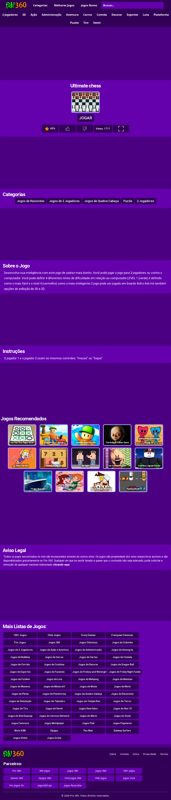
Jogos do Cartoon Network (54, 716)
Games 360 (17, 778)
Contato (124, 754)
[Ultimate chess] (85, 111)
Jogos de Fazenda (54, 672)
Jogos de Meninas (122, 679)
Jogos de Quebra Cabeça (101, 201)
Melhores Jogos (64, 5)
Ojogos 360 (45, 778)
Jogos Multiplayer (54, 723)
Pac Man (88, 730)
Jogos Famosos (20, 723)
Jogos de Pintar (20, 694)
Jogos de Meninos (20, 686)
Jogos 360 (54, 642)
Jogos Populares (122, 723)
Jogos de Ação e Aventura (54, 649)
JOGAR (85, 118)
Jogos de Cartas (88, 657)
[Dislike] (84, 129)
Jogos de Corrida (20, 664)
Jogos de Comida (122, 657)
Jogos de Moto (122, 686)
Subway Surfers (122, 730)
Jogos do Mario (88, 716)
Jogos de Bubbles (20, 657)
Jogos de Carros (54, 657)
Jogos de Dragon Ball (122, 664)
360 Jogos (44, 770)
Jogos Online (20, 738)
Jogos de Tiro (20, 708)
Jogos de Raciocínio (30, 201)
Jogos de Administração (88, 649)
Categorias (40, 5)
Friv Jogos (20, 642)
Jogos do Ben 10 (122, 708)
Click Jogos (54, 635)
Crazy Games (88, 635)
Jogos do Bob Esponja (20, 716)
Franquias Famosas (122, 635)
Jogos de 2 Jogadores (64, 201)
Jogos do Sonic (122, 716)
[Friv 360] (16, 5)
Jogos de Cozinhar (54, 664)
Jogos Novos (89, 5)
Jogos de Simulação (20, 701)
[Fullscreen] (121, 128)
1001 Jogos (20, 635)
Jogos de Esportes (20, 672)
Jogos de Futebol (20, 679)
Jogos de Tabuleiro (54, 701)
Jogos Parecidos (73, 785)
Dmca (136, 754)
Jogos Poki (88, 723)
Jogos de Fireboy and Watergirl (89, 672)
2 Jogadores (145, 201)
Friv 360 (16, 770)
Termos (164, 754)
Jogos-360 (101, 770)
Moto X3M (20, 730)
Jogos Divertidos (88, 708)
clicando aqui (61, 564)
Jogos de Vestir (54, 708)
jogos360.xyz (45, 785)
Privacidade (149, 754)
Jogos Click (129, 778)
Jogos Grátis (54, 738)
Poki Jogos (101, 778)
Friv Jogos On (16, 785)
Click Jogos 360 (73, 778)
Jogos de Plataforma (54, 694)
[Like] (67, 129)
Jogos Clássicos (88, 642)
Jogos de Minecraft (54, 686)
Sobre (113, 754)
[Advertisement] (85, 53)
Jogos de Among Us (122, 649)
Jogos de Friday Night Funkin (125, 672)
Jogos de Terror (122, 701)
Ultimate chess (85, 86)
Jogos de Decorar (88, 664)
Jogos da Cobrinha (122, 642)
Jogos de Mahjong (88, 679)
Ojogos (54, 730)
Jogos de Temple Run (88, 701)
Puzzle (127, 201)
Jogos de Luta (54, 679)
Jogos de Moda (88, 686)
